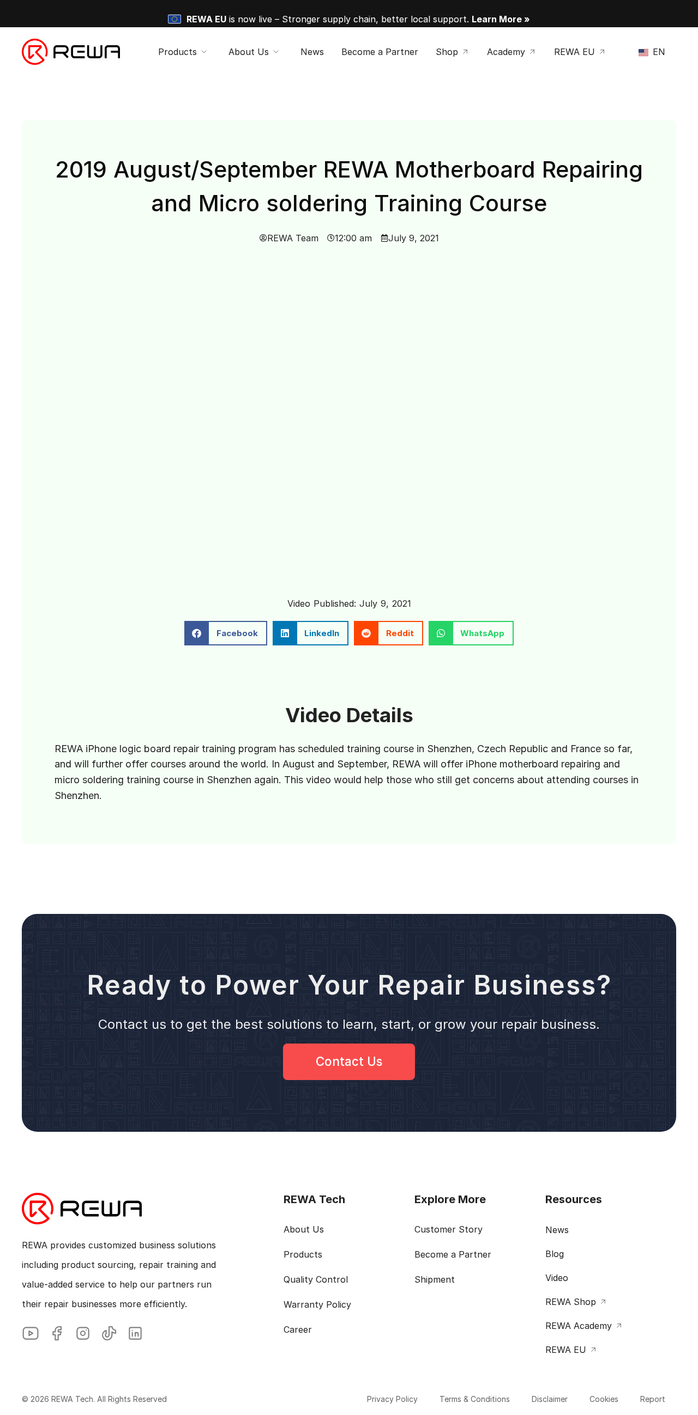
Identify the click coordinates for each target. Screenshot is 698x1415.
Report (652, 1399)
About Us (304, 1229)
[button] (225, 633)
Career (298, 1329)
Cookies (603, 1399)
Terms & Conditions (475, 1399)
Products (303, 1254)
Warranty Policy (317, 1304)
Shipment (434, 1279)
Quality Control (316, 1279)
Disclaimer (550, 1399)
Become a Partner (452, 1254)
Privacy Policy (392, 1399)
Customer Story (448, 1229)
